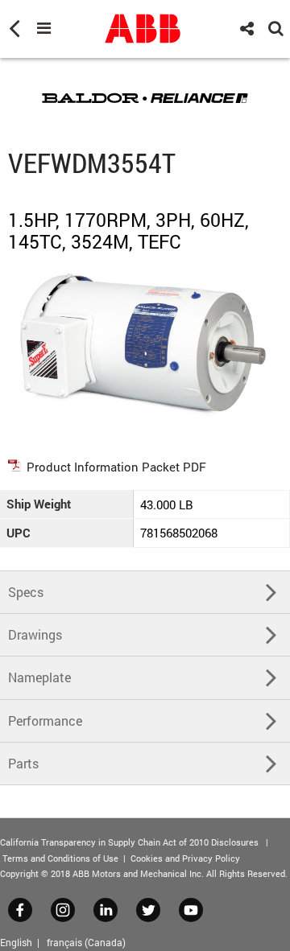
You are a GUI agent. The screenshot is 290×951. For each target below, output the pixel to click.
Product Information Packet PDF (116, 467)
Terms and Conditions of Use (60, 858)
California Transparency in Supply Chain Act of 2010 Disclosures (129, 842)
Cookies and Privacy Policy (185, 858)
